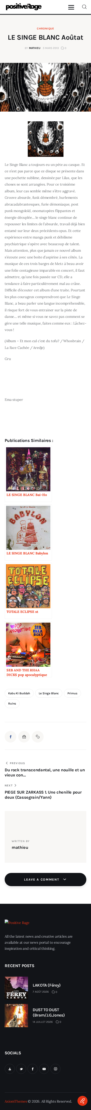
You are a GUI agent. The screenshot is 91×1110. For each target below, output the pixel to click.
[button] (72, 7)
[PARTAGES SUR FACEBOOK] (10, 737)
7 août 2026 (41, 991)
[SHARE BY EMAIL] (24, 737)
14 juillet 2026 (43, 1021)
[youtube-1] (44, 1069)
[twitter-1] (21, 1069)
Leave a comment (42, 880)
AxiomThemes (16, 1101)
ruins (12, 703)
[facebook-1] (33, 1069)
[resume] (10, 1069)
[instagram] (55, 1069)
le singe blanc (49, 693)
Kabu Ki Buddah (19, 693)
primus (72, 693)
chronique (45, 28)
